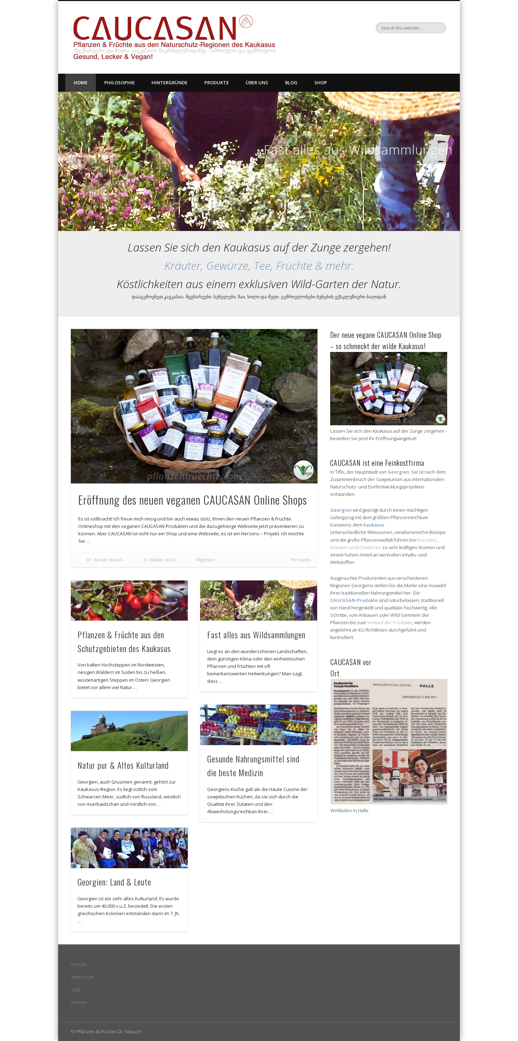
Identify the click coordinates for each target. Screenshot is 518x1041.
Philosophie (119, 82)
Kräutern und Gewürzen (355, 547)
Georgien (398, 472)
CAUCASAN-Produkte (354, 600)
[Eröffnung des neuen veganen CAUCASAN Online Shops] (194, 406)
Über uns (257, 82)
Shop (320, 82)
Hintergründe (169, 82)
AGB (75, 989)
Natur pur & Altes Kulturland (123, 765)
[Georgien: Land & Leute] (129, 848)
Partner (79, 1002)
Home (80, 82)
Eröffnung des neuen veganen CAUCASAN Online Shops (192, 499)
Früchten (426, 540)
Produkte (216, 82)
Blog (291, 82)
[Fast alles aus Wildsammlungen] (258, 600)
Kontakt (79, 964)
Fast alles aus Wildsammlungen (358, 149)
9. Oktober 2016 (159, 560)
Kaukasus (373, 525)
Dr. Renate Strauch (105, 560)
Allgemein (205, 560)
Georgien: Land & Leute (114, 881)
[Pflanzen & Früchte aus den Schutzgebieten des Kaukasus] (129, 600)
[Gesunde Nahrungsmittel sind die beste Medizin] (258, 725)
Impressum (82, 977)
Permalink (300, 560)
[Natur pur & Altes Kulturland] (129, 731)
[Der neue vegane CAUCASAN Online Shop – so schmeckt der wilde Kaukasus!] (388, 423)
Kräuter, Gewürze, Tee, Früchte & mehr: (259, 265)
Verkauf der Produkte (389, 622)
